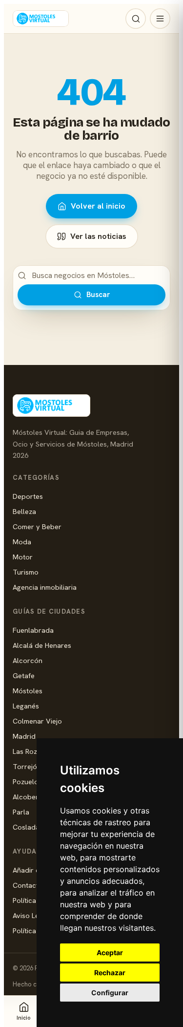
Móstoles (27, 690)
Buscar (98, 295)
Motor (23, 556)
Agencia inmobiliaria (45, 587)
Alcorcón (27, 660)
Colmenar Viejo (37, 721)
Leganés (26, 705)
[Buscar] (135, 18)
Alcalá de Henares (42, 645)
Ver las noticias (98, 236)
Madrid (24, 736)
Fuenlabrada (33, 630)
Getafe (24, 675)
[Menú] (160, 18)
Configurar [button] (109, 992)
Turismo (26, 572)
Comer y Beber (37, 526)
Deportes (28, 496)
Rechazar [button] (109, 972)
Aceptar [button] (110, 952)
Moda (22, 541)
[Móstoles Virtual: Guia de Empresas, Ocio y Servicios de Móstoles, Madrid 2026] (41, 18)
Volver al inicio (98, 206)
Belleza (24, 511)
